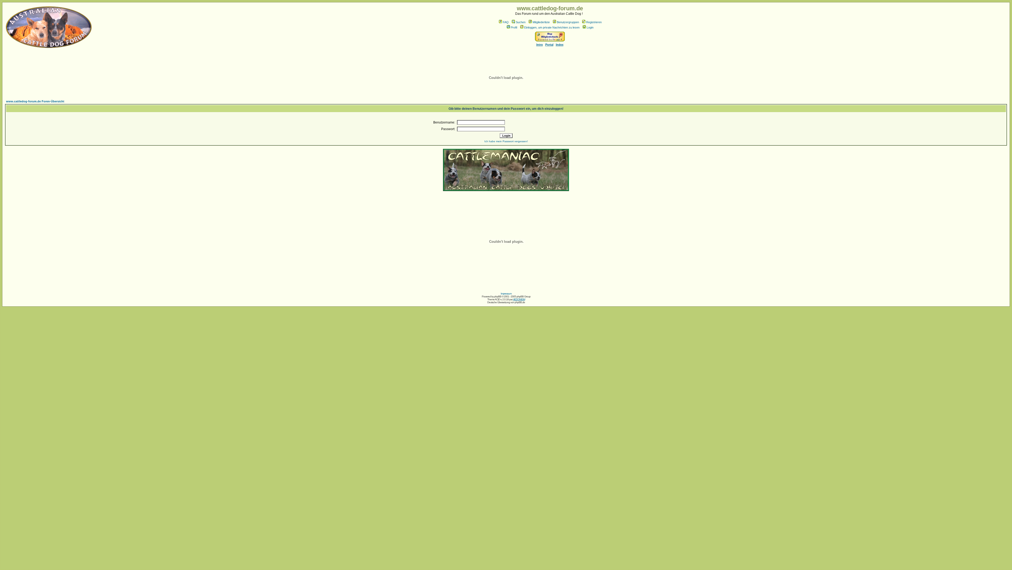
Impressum (506, 293)
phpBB (497, 296)
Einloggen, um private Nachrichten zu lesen (552, 27)
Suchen (521, 22)
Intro (539, 44)
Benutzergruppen (568, 22)
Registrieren (594, 22)
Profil (514, 27)
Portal (549, 44)
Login (590, 27)
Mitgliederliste (541, 22)
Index (559, 44)
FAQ (506, 22)
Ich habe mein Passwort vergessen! (506, 141)
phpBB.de (520, 302)
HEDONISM (519, 299)
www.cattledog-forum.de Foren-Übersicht (35, 101)
